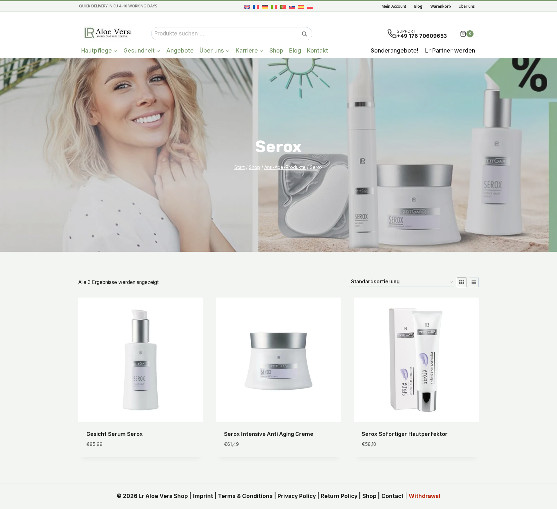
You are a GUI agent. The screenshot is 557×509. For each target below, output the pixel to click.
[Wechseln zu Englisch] (247, 6)
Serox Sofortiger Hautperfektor (405, 434)
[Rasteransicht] (461, 282)
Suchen (306, 34)
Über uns (467, 6)
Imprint (203, 496)
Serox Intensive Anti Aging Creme (268, 434)
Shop (276, 50)
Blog (418, 6)
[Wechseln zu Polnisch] (310, 6)
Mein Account (394, 6)
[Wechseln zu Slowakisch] (292, 6)
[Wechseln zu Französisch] (256, 6)
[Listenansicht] (474, 282)
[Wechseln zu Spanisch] (301, 6)
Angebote (180, 50)
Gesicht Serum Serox (114, 434)
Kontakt (317, 50)
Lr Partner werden (450, 50)
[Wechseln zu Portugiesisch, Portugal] (283, 6)
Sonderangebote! (394, 50)
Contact (392, 496)
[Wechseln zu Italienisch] (274, 6)
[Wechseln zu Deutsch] (265, 6)
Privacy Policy (297, 496)
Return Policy (339, 496)
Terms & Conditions (245, 496)
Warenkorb (440, 6)
